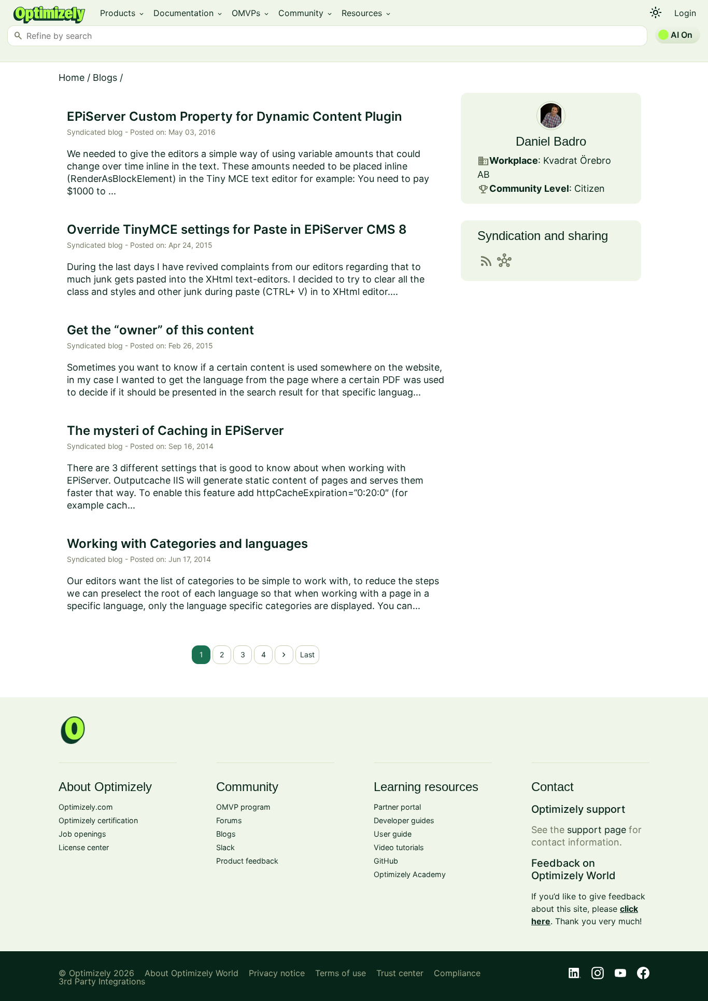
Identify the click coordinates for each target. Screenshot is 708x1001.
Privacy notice (277, 973)
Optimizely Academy (410, 874)
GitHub (386, 860)
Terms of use (340, 973)
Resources (367, 13)
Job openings (82, 833)
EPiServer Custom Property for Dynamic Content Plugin (234, 116)
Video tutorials (399, 847)
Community (305, 13)
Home (71, 77)
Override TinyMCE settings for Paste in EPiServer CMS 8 (237, 229)
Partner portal (397, 806)
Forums (229, 820)
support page (596, 829)
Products (122, 13)
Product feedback (247, 860)
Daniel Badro (551, 141)
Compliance (457, 973)
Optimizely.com (86, 806)
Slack (225, 847)
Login (685, 13)
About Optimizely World (191, 973)
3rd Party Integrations (102, 981)
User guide (393, 833)
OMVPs (251, 13)
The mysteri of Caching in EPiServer (175, 430)
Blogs (105, 77)
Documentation (188, 13)
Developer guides (404, 820)
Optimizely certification (98, 820)
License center (84, 847)
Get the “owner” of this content (160, 329)
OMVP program (243, 806)
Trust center (399, 973)
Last (307, 654)
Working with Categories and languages (187, 543)
